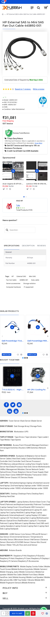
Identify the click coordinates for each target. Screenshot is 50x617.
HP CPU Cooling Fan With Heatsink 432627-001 (38, 389)
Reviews (41, 245)
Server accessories (13, 283)
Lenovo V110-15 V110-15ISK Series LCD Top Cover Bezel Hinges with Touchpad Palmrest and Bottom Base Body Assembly (36, 184)
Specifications (11, 245)
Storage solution (29, 283)
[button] (23, 196)
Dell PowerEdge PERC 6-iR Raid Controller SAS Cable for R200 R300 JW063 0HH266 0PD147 (38, 341)
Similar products (9, 311)
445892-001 (23, 280)
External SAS (21, 276)
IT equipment (28, 287)
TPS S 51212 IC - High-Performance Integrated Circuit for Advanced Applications (13, 389)
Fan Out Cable (11, 280)
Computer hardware (13, 287)
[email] (7, 230)
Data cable (35, 280)
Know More (38, 143)
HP (13, 276)
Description (28, 245)
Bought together (9, 360)
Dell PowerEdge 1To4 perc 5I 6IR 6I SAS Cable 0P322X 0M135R (13, 341)
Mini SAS (32, 276)
